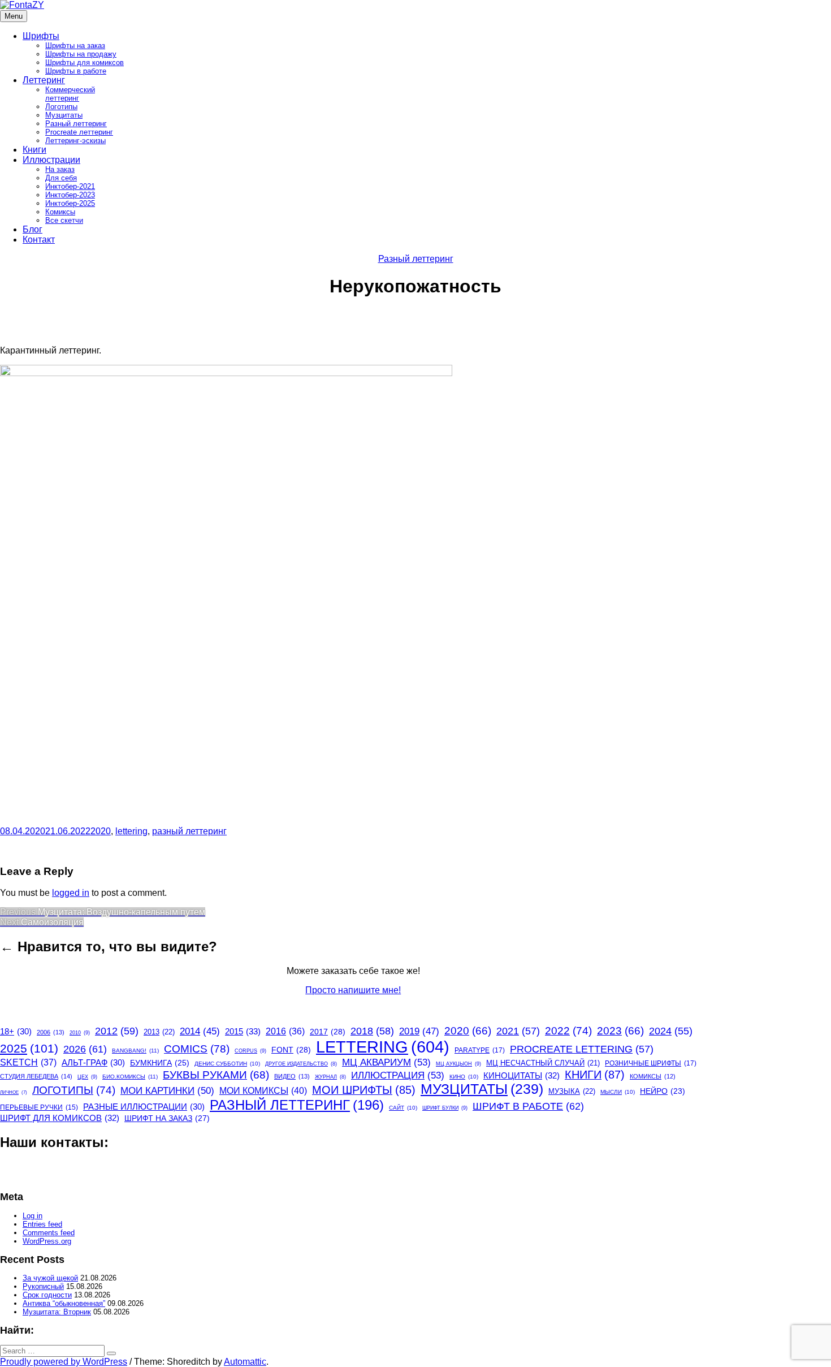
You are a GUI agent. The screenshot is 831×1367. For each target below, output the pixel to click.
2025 (29, 1048)
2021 (518, 1031)
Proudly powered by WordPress (63, 1361)
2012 (116, 1031)
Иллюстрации (51, 160)
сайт (403, 1108)
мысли (617, 1092)
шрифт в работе (528, 1106)
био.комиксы (130, 1076)
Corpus (250, 1051)
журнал (330, 1077)
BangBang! (135, 1050)
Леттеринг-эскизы (75, 140)
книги (595, 1074)
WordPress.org (47, 1241)
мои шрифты (364, 1090)
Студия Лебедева (36, 1076)
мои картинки (167, 1090)
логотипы (73, 1090)
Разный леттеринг (76, 123)
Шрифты (41, 36)
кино (463, 1076)
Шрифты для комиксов (84, 62)
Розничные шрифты (650, 1063)
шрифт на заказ (167, 1118)
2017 (327, 1031)
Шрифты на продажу (80, 54)
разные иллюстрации (144, 1106)
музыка (571, 1091)
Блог (32, 229)
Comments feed (49, 1232)
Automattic (245, 1361)
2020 (100, 831)
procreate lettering (581, 1049)
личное (13, 1092)
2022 (568, 1031)
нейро (662, 1091)
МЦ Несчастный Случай (543, 1063)
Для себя (61, 178)
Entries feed (42, 1224)
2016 (285, 1031)
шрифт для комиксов (59, 1118)
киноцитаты (521, 1075)
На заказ (60, 169)
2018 (372, 1031)
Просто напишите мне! (353, 990)
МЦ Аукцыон (458, 1064)
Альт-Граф (93, 1062)
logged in (70, 893)
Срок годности (47, 1295)
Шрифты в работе (75, 71)
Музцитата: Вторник (57, 1312)
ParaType (480, 1050)
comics (197, 1048)
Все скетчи (64, 220)
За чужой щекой (50, 1278)
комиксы (653, 1076)
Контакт (39, 239)
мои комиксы (263, 1090)
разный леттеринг (189, 831)
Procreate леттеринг (79, 132)
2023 (620, 1031)
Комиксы (60, 212)
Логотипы (61, 106)
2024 (670, 1031)
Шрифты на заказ (75, 45)
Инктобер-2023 (70, 195)
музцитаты (482, 1089)
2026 (85, 1049)
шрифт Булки (445, 1108)
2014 (200, 1031)
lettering (131, 831)
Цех (87, 1077)
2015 (243, 1031)
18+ (16, 1031)
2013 (159, 1032)
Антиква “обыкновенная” (64, 1303)
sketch (28, 1062)
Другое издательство (301, 1064)
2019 (419, 1031)
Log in (32, 1215)
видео (292, 1076)
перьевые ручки (39, 1107)
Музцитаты (64, 115)
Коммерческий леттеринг (70, 93)
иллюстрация (397, 1075)
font (291, 1049)
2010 (80, 1033)
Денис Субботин (227, 1063)
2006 (50, 1032)
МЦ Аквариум (386, 1062)
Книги (34, 149)
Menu (14, 16)
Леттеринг (44, 80)
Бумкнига (159, 1062)
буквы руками (216, 1075)
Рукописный (43, 1286)
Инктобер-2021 (70, 186)
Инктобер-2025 (70, 203)
